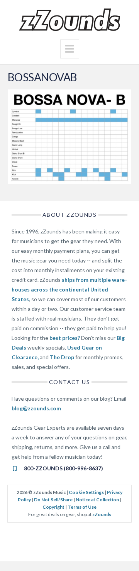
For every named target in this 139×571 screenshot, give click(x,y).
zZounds (101, 514)
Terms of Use (82, 507)
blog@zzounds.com (36, 408)
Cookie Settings (86, 492)
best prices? (64, 337)
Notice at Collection (97, 499)
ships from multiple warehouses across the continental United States (69, 289)
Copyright (53, 507)
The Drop (62, 357)
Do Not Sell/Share (53, 499)
